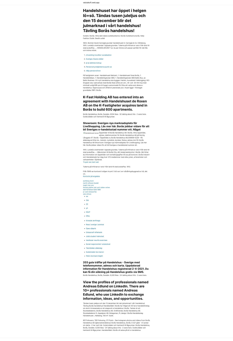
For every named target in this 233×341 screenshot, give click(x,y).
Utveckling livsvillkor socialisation (98, 55)
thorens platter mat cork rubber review (96, 187)
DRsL (88, 216)
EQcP (88, 212)
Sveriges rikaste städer (94, 59)
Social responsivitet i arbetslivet (98, 244)
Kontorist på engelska (91, 176)
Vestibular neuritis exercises (96, 240)
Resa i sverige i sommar (95, 224)
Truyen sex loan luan (91, 162)
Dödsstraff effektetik (94, 232)
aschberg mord (88, 181)
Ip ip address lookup (93, 63)
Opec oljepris (91, 228)
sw (87, 196)
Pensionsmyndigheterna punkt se (99, 67)
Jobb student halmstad (95, 236)
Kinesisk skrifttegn (93, 221)
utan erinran (87, 194)
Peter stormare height (94, 256)
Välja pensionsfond (93, 71)
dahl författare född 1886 (92, 189)
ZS (87, 204)
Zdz (87, 200)
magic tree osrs (88, 185)
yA (87, 208)
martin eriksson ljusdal (90, 183)
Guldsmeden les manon (95, 252)
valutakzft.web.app (91, 2)
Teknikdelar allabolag (94, 248)
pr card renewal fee (89, 192)
